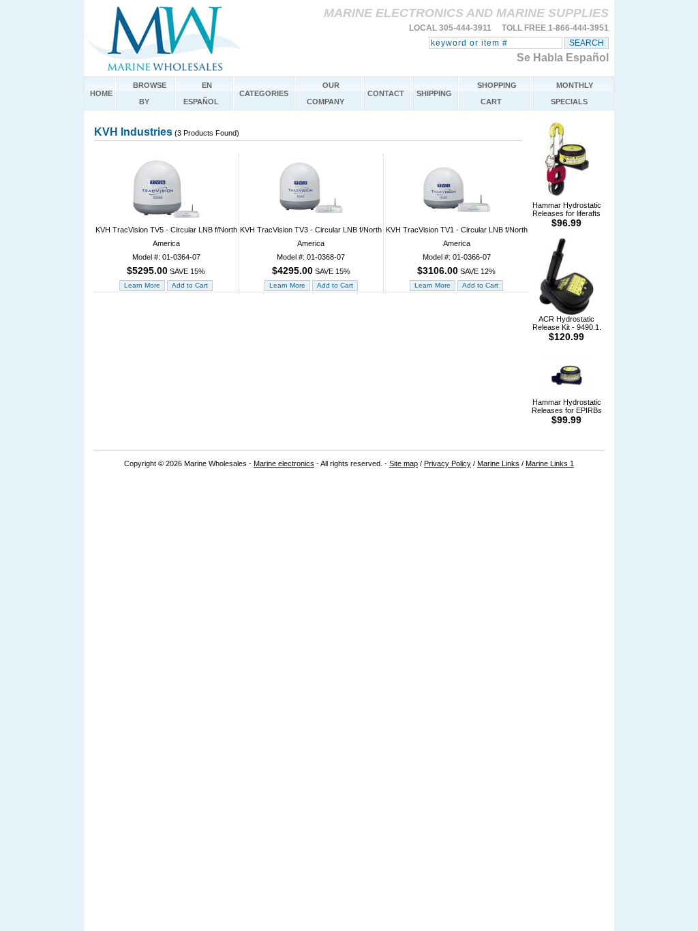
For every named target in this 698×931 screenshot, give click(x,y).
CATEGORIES (263, 93)
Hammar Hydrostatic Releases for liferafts (566, 214)
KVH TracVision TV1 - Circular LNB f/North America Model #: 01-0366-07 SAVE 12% (457, 250)
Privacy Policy (447, 463)
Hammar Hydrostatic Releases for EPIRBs (567, 411)
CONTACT (385, 93)
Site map (403, 463)
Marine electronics (284, 463)
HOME (101, 93)
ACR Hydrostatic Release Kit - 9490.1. (566, 328)
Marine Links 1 (550, 463)
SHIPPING (434, 93)
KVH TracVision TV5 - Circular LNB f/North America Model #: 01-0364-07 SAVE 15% (166, 250)
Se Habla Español (563, 57)
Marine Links (498, 463)
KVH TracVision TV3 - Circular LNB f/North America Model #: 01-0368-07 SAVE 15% (311, 250)
